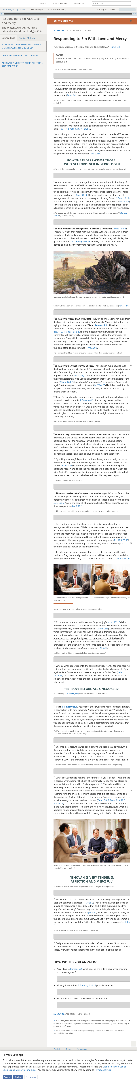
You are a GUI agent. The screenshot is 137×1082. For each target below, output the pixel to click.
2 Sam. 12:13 (122, 198)
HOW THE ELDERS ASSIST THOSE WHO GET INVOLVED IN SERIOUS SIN (21, 46)
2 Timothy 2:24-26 (87, 985)
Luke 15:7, (112, 622)
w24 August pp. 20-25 (14, 9)
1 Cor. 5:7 (88, 902)
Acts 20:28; (75, 128)
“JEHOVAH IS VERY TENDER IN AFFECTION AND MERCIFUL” (22, 65)
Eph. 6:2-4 (58, 803)
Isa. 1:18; (65, 128)
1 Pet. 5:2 (85, 128)
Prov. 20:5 (92, 347)
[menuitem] (4, 3)
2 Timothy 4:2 (86, 400)
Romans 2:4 (123, 306)
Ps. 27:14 (95, 153)
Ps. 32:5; (118, 540)
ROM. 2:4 (115, 46)
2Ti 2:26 (103, 648)
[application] (68, 14)
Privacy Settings (103, 1069)
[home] (4, 3)
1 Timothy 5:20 (73, 693)
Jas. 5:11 (92, 912)
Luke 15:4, (119, 228)
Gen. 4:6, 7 (80, 375)
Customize (31, 1077)
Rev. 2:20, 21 (78, 506)
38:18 (125, 540)
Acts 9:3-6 (59, 502)
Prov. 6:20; (114, 800)
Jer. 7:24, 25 (99, 385)
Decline (18, 1077)
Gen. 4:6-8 (124, 201)
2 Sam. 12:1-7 (66, 382)
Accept (7, 1077)
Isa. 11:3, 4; (59, 331)
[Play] (2, 14)
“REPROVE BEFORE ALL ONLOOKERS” (20, 55)
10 (118, 622)
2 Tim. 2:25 (102, 628)
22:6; (122, 800)
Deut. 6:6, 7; (103, 800)
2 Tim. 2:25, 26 (122, 558)
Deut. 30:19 (81, 195)
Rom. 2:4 (71, 95)
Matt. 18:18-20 (72, 331)
